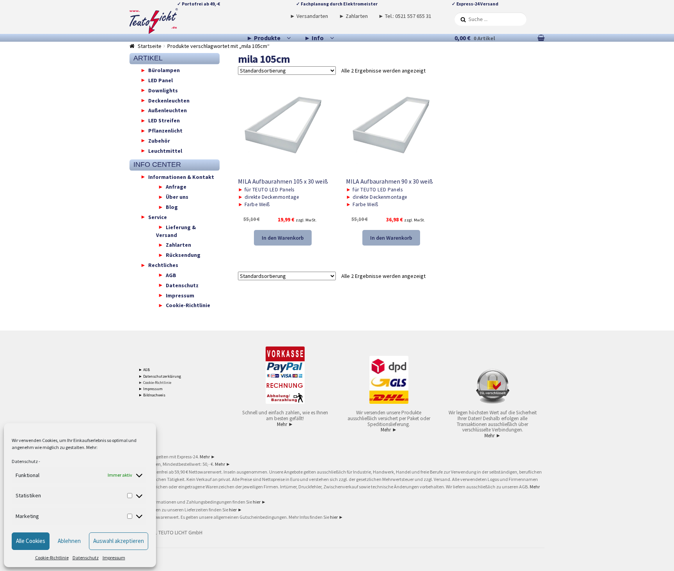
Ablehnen (69, 540)
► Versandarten (309, 15)
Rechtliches (163, 265)
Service (157, 216)
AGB (171, 274)
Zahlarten (178, 244)
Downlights (163, 90)
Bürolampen (164, 70)
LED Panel (160, 79)
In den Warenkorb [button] (283, 237)
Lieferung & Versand (176, 230)
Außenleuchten (167, 110)
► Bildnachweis (151, 395)
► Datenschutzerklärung (159, 376)
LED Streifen (164, 120)
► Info (314, 38)
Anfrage (176, 186)
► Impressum (150, 388)
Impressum (114, 557)
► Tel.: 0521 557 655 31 (404, 15)
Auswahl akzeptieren (118, 540)
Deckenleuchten (169, 100)
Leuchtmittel (165, 150)
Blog (172, 206)
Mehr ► (285, 424)
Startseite (149, 45)
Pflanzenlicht (165, 130)
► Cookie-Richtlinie (154, 382)
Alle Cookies (30, 540)
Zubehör (159, 140)
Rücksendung (183, 254)
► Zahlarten (353, 15)
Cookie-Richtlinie (52, 557)
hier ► (259, 502)
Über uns (177, 196)
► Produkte (263, 38)
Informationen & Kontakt (181, 176)
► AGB (144, 369)
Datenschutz (25, 461)
